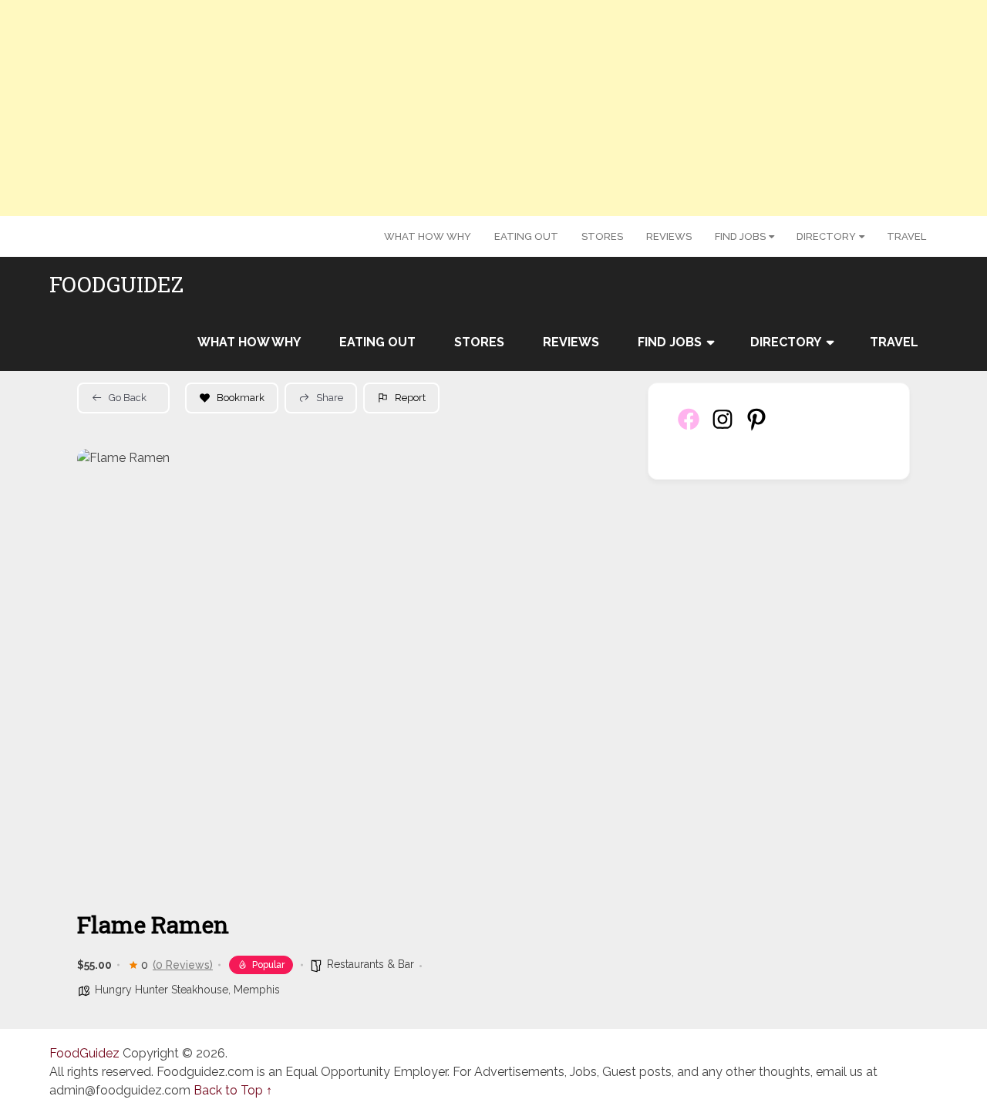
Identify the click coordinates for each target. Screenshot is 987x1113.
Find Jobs (740, 236)
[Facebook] (689, 427)
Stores (602, 236)
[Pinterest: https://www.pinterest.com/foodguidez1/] (756, 427)
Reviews (669, 236)
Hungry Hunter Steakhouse (161, 989)
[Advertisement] (493, 108)
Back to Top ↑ (233, 1090)
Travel (906, 236)
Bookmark (240, 397)
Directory (826, 236)
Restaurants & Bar (370, 964)
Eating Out (526, 236)
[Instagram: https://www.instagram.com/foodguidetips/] (722, 427)
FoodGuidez (116, 284)
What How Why (427, 236)
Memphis (257, 989)
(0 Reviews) (183, 965)
